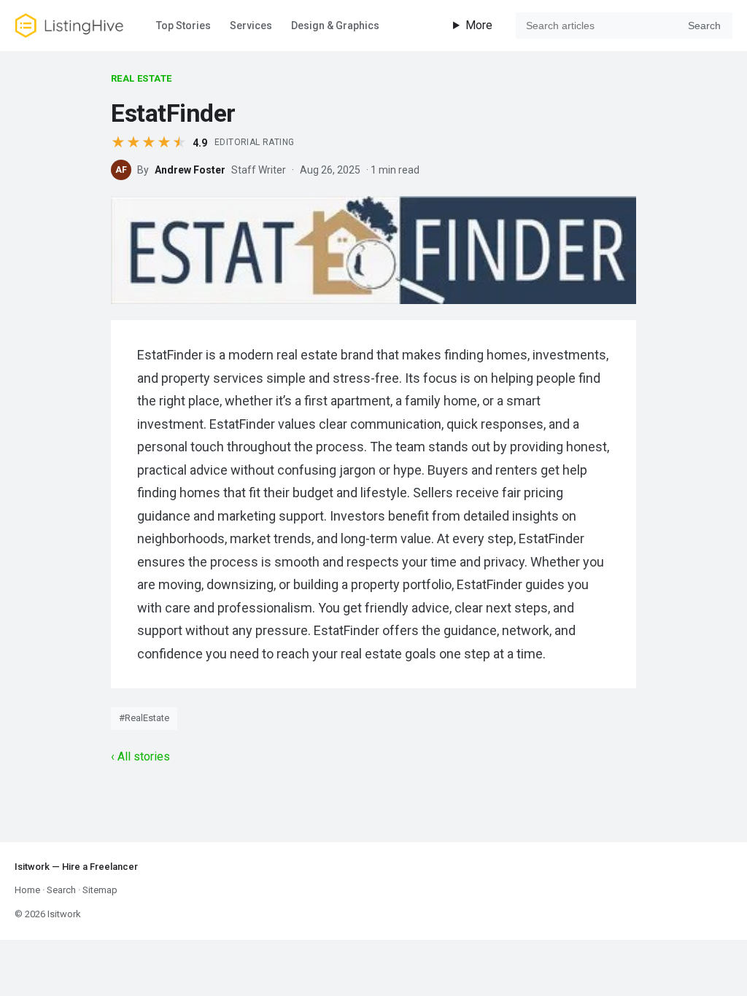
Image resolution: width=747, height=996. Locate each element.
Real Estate (141, 78)
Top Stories (183, 25)
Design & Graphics (335, 25)
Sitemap (99, 889)
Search (704, 25)
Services (251, 25)
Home (27, 889)
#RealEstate (144, 717)
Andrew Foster (190, 170)
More (478, 25)
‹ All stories (140, 756)
